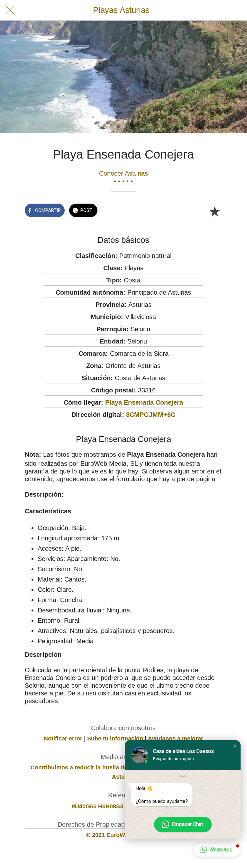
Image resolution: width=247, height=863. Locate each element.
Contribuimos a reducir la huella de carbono (91, 767)
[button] (235, 746)
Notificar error (63, 738)
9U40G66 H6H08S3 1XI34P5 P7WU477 (123, 806)
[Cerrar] (10, 10)
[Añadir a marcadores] (214, 211)
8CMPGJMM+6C (150, 414)
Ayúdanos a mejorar (175, 738)
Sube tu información (115, 738)
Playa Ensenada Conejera (144, 402)
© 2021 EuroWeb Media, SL (123, 835)
